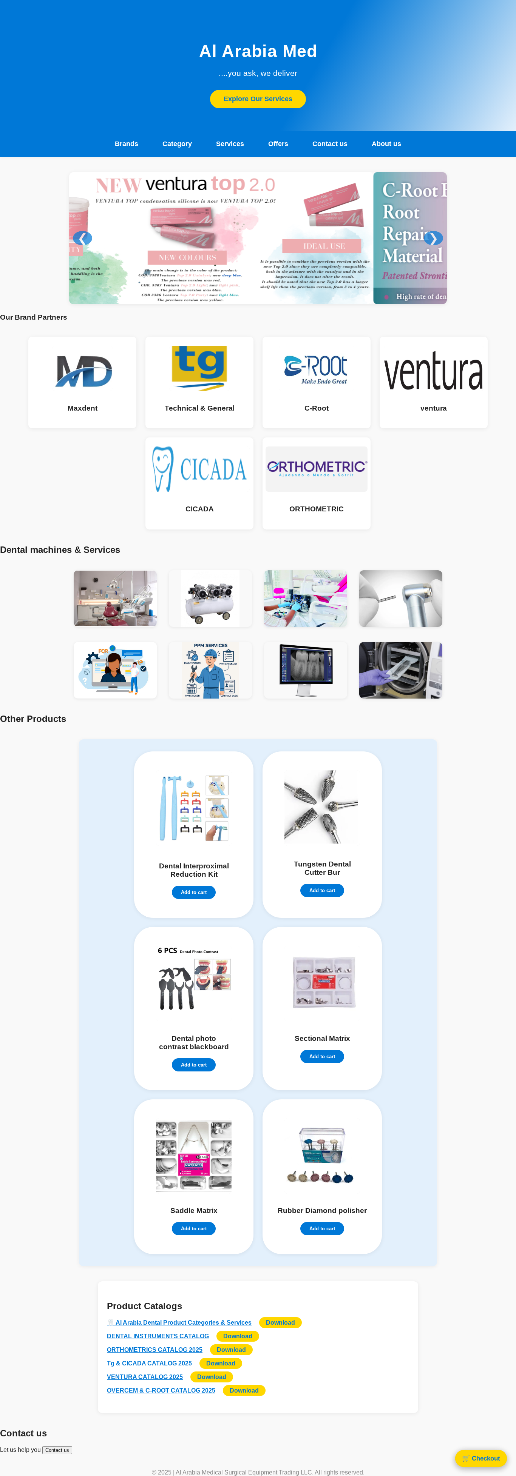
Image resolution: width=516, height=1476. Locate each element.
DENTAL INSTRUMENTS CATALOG (158, 1336)
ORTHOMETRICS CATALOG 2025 (154, 1350)
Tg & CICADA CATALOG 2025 (149, 1363)
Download (280, 1322)
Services (230, 144)
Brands (126, 144)
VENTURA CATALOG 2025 (145, 1377)
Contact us (330, 144)
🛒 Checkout (481, 1458)
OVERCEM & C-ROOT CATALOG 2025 (161, 1390)
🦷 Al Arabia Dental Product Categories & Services (179, 1322)
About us (386, 144)
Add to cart (194, 892)
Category (177, 144)
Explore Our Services (258, 99)
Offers (278, 144)
